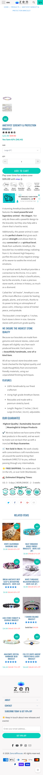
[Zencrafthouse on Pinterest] (21, 746)
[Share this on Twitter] (8, 502)
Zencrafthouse (16, 753)
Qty (3, 156)
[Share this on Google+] (27, 502)
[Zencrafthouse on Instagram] (25, 746)
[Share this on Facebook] (14, 502)
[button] (9, 132)
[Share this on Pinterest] (21, 502)
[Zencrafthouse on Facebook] (13, 746)
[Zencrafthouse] (21, 2)
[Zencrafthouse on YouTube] (17, 746)
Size (3, 145)
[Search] (34, 2)
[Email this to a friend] (33, 502)
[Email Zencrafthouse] (30, 746)
